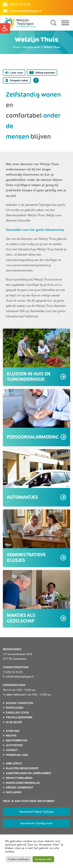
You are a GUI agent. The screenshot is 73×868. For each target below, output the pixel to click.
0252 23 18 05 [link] (13, 672)
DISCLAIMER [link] (13, 792)
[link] (5, 28)
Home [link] (16, 47)
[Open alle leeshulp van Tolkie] (36, 80)
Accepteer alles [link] (43, 859)
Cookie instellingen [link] (18, 859)
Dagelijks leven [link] (31, 47)
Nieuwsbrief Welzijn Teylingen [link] (36, 811)
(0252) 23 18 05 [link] (19, 4)
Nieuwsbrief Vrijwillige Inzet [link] (36, 823)
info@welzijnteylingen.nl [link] (24, 11)
